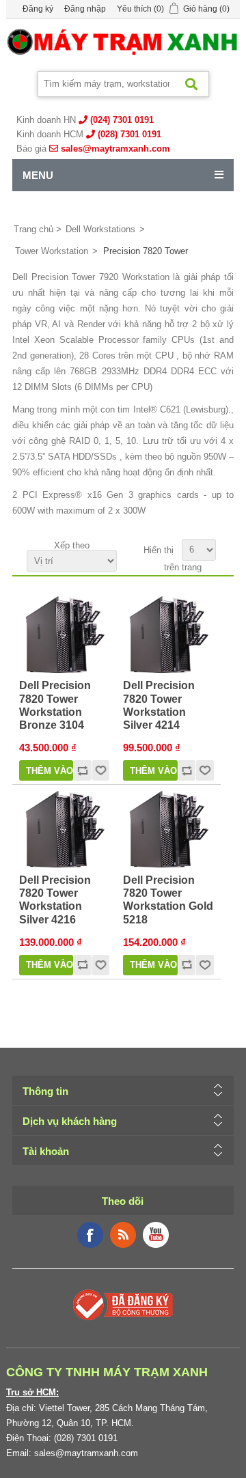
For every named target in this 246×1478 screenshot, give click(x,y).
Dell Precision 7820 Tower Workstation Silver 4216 (55, 899)
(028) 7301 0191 (129, 134)
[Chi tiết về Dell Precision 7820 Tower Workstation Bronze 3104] (64, 634)
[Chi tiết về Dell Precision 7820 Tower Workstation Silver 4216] (64, 829)
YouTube (156, 1235)
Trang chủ (33, 229)
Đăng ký (38, 9)
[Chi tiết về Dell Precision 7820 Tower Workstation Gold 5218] (168, 829)
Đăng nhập (85, 9)
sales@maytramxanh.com (115, 148)
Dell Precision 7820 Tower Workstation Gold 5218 (168, 899)
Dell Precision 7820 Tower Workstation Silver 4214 (159, 705)
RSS (123, 1235)
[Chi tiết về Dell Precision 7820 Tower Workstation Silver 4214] (168, 634)
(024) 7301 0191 (122, 120)
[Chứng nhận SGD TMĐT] (123, 1303)
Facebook (90, 1235)
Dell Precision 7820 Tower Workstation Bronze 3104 (55, 705)
